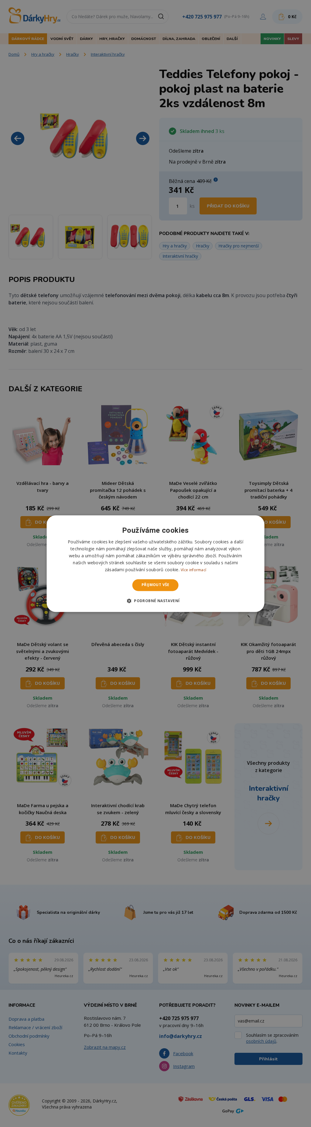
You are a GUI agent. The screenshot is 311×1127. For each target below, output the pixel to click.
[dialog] (156, 563)
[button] (156, 600)
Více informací (193, 570)
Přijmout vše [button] (155, 585)
